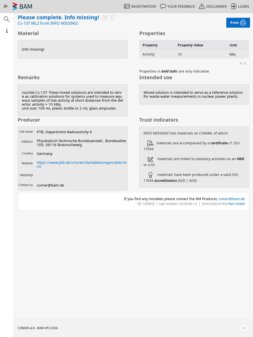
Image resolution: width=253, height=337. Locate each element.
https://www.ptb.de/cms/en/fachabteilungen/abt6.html (81, 164)
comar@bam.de (232, 198)
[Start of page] (244, 328)
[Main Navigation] (6, 6)
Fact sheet (236, 203)
